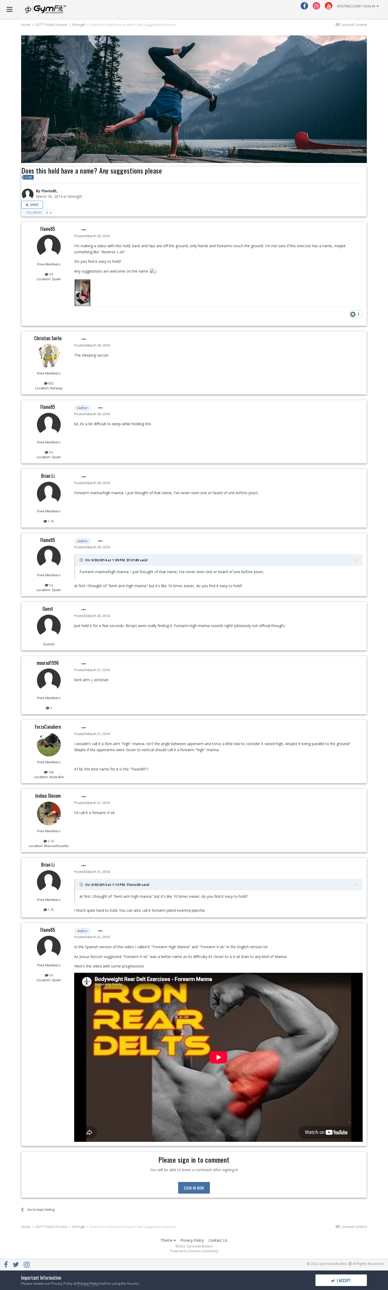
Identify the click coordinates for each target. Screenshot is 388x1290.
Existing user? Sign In (357, 6)
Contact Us (218, 1240)
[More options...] (83, 230)
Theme (167, 1240)
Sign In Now (194, 1188)
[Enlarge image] (153, 271)
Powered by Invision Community (194, 1251)
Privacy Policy (192, 1240)
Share (33, 204)
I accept (343, 1280)
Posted (92, 235)
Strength (75, 196)
